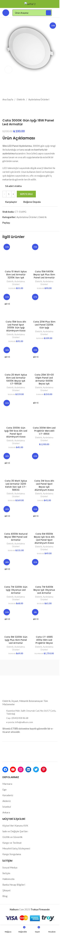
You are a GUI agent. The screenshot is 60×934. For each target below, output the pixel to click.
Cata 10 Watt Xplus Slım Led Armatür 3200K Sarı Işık (16, 274)
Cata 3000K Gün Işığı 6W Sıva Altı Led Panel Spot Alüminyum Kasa (15, 432)
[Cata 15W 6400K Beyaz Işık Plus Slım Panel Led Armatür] (44, 256)
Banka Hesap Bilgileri (13, 884)
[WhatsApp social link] (27, 223)
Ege (4, 789)
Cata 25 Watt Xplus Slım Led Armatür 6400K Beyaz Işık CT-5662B (16, 379)
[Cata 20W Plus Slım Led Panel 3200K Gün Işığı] (44, 306)
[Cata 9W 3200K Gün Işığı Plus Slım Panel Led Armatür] (15, 621)
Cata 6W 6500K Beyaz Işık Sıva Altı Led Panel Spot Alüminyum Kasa (44, 538)
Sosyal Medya (9, 867)
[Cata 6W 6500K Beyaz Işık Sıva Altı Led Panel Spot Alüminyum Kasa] (44, 518)
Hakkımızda (8, 878)
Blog (5, 896)
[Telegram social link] (31, 223)
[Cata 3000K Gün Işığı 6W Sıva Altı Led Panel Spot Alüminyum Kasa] (15, 412)
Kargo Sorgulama (11, 854)
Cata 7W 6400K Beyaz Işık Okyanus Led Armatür (44, 590)
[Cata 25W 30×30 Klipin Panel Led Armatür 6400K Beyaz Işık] (44, 359)
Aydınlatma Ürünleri (38, 99)
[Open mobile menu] (6, 13)
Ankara (6, 812)
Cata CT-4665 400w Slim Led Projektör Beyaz (44, 640)
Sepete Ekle (26, 194)
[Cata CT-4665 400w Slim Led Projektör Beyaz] (44, 621)
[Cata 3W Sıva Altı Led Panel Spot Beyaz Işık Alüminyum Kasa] (44, 465)
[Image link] (14, 683)
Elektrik (21, 99)
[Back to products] (8, 106)
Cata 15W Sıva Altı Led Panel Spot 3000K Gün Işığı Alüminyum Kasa (16, 326)
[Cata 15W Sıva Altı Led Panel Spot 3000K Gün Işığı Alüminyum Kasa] (15, 306)
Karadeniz (7, 795)
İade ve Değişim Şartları (15, 831)
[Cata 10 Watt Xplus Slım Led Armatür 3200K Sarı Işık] (15, 256)
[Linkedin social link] (24, 223)
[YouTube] (13, 769)
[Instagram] (21, 769)
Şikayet (6, 890)
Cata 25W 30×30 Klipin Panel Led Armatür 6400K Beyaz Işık (44, 379)
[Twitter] (36, 769)
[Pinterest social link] (20, 223)
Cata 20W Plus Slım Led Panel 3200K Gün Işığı (44, 324)
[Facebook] (5, 769)
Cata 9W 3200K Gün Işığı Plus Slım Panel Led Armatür (15, 640)
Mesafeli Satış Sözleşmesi (16, 848)
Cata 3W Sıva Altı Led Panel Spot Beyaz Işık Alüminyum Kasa (44, 485)
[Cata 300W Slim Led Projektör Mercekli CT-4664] (44, 412)
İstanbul (6, 806)
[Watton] (44, 667)
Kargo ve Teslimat (12, 842)
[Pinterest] (44, 769)
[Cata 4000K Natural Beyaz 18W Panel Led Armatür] (15, 518)
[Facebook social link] (12, 223)
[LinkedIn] (28, 769)
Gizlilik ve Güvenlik (12, 837)
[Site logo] (30, 3)
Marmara (7, 783)
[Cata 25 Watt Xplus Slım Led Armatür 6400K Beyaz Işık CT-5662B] (15, 359)
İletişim (6, 873)
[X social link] (16, 223)
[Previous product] (4, 106)
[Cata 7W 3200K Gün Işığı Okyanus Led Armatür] (15, 571)
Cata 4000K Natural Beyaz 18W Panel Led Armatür (16, 536)
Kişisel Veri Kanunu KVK (15, 825)
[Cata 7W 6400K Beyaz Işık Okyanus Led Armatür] (44, 571)
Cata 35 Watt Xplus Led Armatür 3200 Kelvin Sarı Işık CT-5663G (16, 485)
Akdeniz (6, 801)
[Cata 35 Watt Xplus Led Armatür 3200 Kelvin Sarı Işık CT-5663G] (15, 465)
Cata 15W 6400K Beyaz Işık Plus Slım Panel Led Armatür (44, 274)
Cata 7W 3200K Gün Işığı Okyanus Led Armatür (15, 590)
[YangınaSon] (16, 667)
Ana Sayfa (7, 99)
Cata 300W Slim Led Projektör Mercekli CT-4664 (44, 430)
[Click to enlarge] (8, 69)
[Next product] (12, 106)
